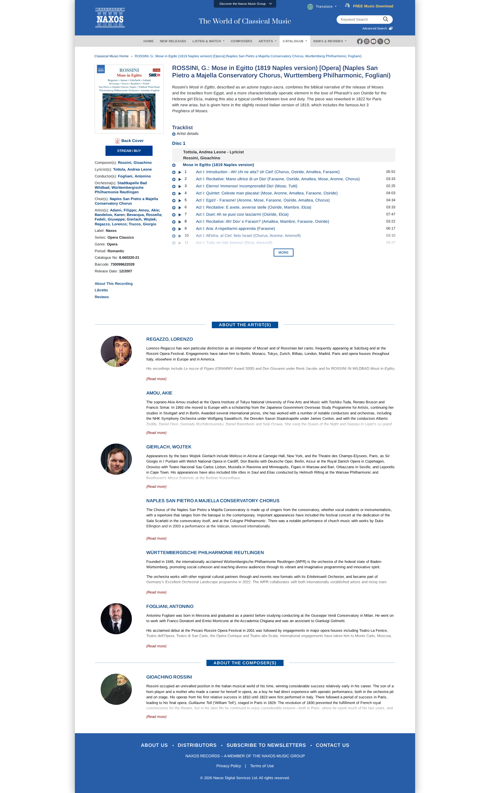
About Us (155, 745)
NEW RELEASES (173, 41)
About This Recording (114, 283)
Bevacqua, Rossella (144, 215)
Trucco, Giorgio (142, 224)
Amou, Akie (148, 210)
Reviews (102, 297)
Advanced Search (375, 28)
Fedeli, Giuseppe (109, 219)
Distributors (198, 745)
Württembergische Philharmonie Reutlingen (119, 189)
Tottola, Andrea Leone (132, 169)
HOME (148, 41)
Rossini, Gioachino (135, 162)
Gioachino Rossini (169, 677)
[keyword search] (386, 19)
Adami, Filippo (123, 210)
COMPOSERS (241, 41)
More (283, 253)
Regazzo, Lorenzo (110, 224)
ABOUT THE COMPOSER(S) (245, 662)
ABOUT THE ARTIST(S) (245, 324)
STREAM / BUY (129, 151)
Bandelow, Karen (109, 215)
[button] (245, 4)
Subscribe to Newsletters (267, 745)
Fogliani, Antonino (134, 176)
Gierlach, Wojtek (141, 219)
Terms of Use (262, 766)
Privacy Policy (228, 766)
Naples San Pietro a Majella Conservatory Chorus (126, 201)
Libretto (101, 290)
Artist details (187, 133)
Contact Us (332, 745)
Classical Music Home (111, 56)
